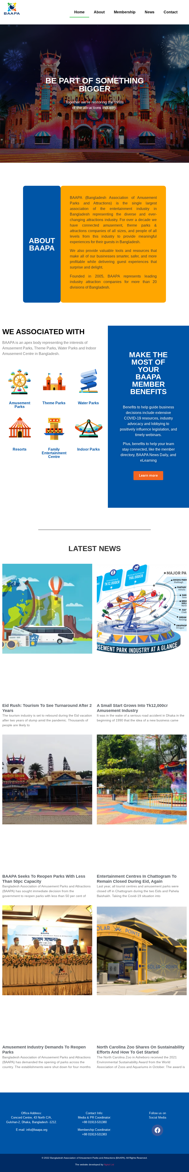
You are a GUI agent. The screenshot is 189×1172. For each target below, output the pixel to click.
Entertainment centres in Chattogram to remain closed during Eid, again (137, 879)
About (99, 12)
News (149, 12)
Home (79, 12)
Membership (125, 12)
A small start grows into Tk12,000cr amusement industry (132, 708)
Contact (170, 12)
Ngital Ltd (109, 1164)
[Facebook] (157, 1130)
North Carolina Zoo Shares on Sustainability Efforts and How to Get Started (140, 1049)
